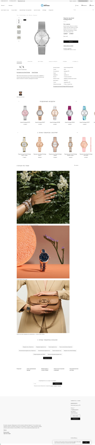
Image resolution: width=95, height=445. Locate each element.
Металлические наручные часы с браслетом (27, 350)
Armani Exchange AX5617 (40, 122)
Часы (18, 15)
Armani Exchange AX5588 (55, 122)
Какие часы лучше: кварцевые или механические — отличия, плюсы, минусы (30, 334)
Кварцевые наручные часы (41, 346)
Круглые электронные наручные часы (54, 354)
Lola (27, 15)
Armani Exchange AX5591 (25, 122)
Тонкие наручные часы (53, 346)
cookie (75, 441)
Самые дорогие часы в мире (22, 279)
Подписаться (57, 383)
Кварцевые (35, 15)
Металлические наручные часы (44, 350)
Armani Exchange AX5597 (85, 122)
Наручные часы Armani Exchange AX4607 (55, 154)
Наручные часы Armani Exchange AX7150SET (86, 154)
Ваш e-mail (65, 36)
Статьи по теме (23, 166)
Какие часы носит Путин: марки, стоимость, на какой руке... (28, 224)
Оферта (5, 430)
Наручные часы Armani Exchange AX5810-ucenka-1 (70, 154)
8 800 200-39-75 (4, 1)
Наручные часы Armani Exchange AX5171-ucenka (24, 154)
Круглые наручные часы (57, 350)
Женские (30, 15)
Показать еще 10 (47, 358)
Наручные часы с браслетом (28, 346)
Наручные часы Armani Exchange (70, 350)
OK (86, 442)
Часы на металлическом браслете (65, 346)
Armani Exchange (23, 15)
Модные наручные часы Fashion (39, 354)
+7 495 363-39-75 (12, 1)
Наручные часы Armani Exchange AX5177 (39, 154)
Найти (93, 10)
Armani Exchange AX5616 (70, 122)
